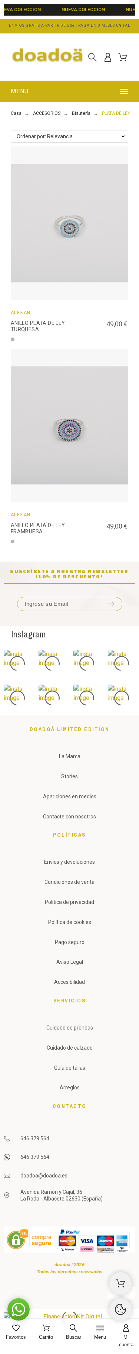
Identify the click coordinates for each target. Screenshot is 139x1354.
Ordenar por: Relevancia (45, 136)
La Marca (69, 756)
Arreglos (70, 1087)
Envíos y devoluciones (69, 862)
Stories (69, 776)
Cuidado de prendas (69, 1028)
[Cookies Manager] (120, 1309)
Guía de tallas (69, 1068)
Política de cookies (69, 922)
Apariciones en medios (69, 796)
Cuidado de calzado (70, 1048)
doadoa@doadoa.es (43, 1176)
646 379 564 (34, 1138)
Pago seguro (70, 942)
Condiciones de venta (69, 882)
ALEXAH (21, 312)
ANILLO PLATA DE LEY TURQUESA (38, 326)
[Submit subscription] (110, 604)
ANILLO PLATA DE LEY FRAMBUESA (38, 528)
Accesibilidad (69, 982)
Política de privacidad (69, 902)
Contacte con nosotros (69, 817)
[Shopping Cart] (120, 1283)
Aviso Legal (69, 962)
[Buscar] (92, 57)
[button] (70, 91)
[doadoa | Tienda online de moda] (48, 57)
